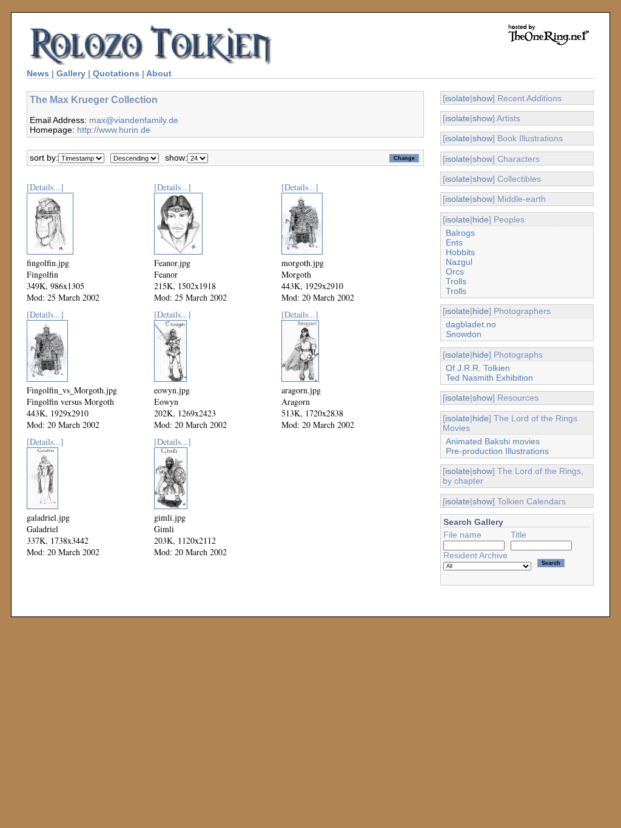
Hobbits (460, 252)
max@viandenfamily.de (133, 120)
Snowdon (464, 334)
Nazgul (459, 262)
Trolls (456, 281)
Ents (454, 242)
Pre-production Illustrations (497, 451)
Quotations (116, 73)
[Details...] (45, 187)
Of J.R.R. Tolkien (478, 368)
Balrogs (460, 233)
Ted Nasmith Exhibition (489, 377)
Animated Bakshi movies (493, 441)
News (38, 73)
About (159, 73)
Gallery (71, 73)
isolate (457, 98)
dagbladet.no (471, 324)
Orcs (455, 271)
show (482, 98)
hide (480, 219)
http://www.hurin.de (113, 130)
